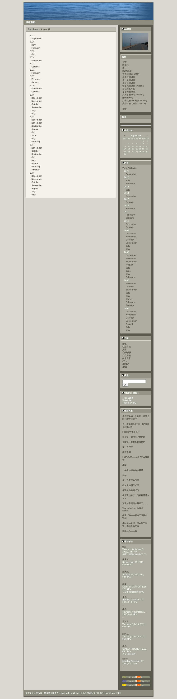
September (36, 38)
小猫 (124, 465)
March (34, 163)
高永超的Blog (128, 77)
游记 (124, 343)
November (36, 101)
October (35, 67)
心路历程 (126, 346)
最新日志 (128, 410)
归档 (126, 162)
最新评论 (128, 541)
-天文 (124, 361)
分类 (126, 338)
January (35, 82)
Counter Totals (131, 393)
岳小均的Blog (128, 92)
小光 (124, 597)
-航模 (124, 367)
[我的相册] (127, 71)
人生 (124, 349)
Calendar (128, 130)
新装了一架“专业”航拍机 (133, 437)
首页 (124, 62)
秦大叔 (125, 559)
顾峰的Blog (127, 97)
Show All (45, 29)
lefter (125, 659)
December (36, 60)
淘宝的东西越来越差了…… (134, 503)
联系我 (125, 65)
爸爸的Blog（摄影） (131, 74)
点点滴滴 (126, 355)
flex (124, 547)
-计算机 (125, 364)
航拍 (124, 475)
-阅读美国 (126, 352)
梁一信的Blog (128, 80)
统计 (124, 68)
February (35, 48)
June (33, 135)
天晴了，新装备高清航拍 (133, 442)
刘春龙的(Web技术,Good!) (134, 100)
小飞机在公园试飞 (130, 490)
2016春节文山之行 (131, 432)
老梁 (124, 584)
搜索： (127, 375)
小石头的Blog (128, 83)
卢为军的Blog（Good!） (133, 94)
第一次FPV (127, 447)
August (35, 129)
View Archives (129, 168)
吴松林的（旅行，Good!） (134, 103)
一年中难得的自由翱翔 (132, 470)
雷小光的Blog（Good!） (133, 86)
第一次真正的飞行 (130, 480)
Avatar (127, 29)
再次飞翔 (126, 452)
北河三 (125, 621)
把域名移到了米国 (130, 485)
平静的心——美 (129, 531)
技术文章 (126, 358)
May (33, 45)
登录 (124, 109)
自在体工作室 (128, 89)
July (33, 54)
